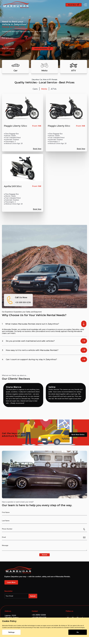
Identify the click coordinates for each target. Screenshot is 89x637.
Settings (11, 632)
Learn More (11, 582)
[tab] (35, 89)
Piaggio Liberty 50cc (59, 126)
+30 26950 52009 (39, 615)
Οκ (78, 632)
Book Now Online (78, 434)
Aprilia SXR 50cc (13, 186)
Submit (44, 555)
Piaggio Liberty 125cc (15, 126)
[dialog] (44, 627)
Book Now (37, 149)
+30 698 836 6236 (23, 302)
